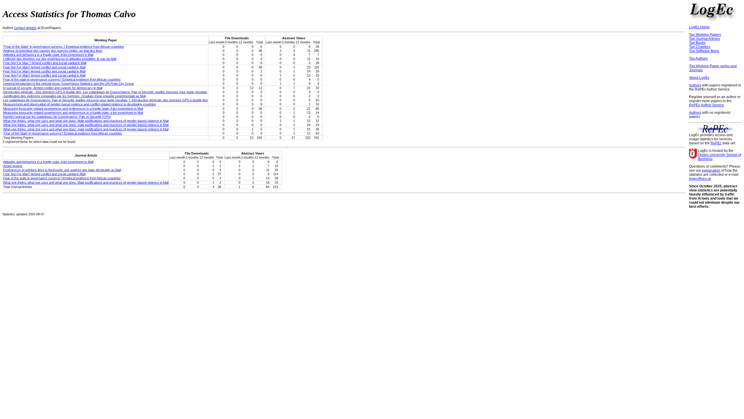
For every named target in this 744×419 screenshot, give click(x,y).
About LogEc (699, 78)
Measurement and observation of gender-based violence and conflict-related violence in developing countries (79, 104)
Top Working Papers (705, 35)
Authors (695, 85)
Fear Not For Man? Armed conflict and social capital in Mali (44, 67)
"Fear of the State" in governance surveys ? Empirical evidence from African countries (63, 46)
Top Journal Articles (704, 39)
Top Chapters (699, 47)
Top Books (697, 43)
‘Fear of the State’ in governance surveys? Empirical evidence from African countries (62, 133)
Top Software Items (704, 51)
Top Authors (698, 58)
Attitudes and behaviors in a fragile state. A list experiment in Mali (48, 54)
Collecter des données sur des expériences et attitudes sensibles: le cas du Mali (59, 59)
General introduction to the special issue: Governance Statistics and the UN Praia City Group (68, 83)
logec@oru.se (700, 179)
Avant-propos (12, 166)
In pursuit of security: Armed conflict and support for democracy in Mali (52, 88)
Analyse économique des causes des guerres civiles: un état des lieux (52, 50)
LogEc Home (699, 27)
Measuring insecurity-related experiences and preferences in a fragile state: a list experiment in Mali (73, 112)
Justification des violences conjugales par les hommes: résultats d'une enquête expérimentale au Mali (74, 96)
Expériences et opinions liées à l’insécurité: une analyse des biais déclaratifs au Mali (62, 170)
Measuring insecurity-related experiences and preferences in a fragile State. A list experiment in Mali (73, 108)
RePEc (716, 143)
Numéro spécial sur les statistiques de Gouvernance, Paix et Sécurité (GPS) (57, 116)
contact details (25, 28)
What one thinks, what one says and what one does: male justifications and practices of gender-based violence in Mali (86, 125)
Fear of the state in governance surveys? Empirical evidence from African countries (62, 79)
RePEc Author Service (706, 105)
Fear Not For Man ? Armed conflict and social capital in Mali (44, 63)
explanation (711, 170)
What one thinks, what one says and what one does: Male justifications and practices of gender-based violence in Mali (86, 120)
